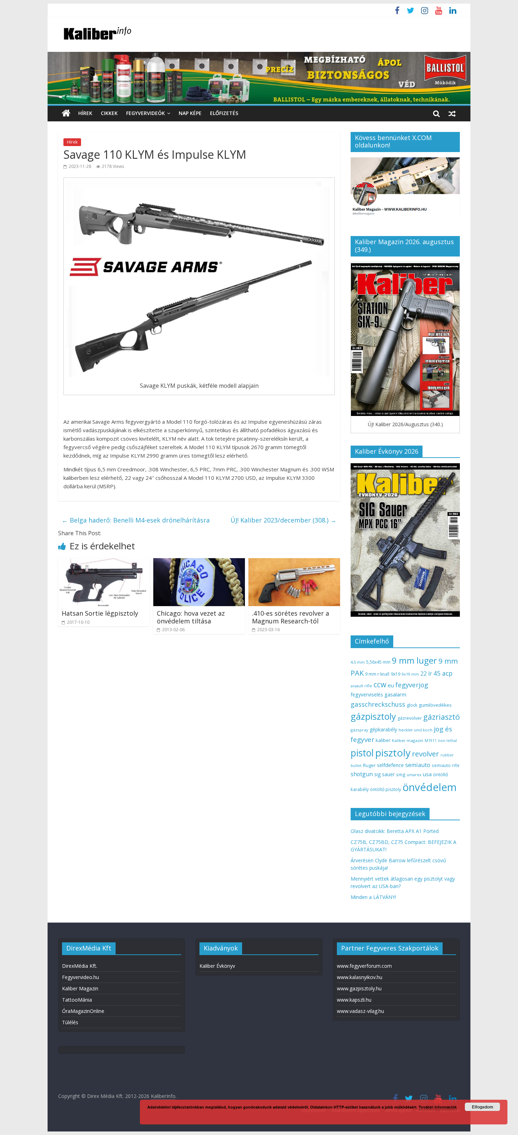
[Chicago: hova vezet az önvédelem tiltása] (199, 562)
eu (391, 685)
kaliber (383, 740)
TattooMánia (77, 999)
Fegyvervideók (145, 113)
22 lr (426, 673)
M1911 (431, 740)
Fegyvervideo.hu (80, 977)
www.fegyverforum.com (364, 965)
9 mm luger (414, 660)
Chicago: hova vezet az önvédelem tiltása (191, 617)
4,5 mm (358, 662)
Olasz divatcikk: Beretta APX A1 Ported (395, 831)
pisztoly (393, 752)
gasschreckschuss (378, 704)
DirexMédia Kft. (79, 965)
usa (427, 774)
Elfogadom (482, 1107)
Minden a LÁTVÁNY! (373, 897)
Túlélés (70, 1022)
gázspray (359, 729)
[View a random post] (452, 113)
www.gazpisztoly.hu (359, 988)
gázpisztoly (373, 716)
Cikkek (109, 113)
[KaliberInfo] (66, 113)
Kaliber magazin (407, 740)
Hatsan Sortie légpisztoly (100, 613)
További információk (438, 1107)
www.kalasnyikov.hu (359, 977)
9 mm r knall (377, 674)
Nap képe (190, 113)
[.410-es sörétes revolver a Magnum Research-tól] (294, 562)
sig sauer (384, 774)
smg (400, 774)
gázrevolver (409, 718)
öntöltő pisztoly (385, 789)
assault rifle (361, 685)
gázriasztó (441, 717)
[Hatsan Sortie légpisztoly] (104, 562)
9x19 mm (410, 674)
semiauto (417, 765)
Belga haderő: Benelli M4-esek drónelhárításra (136, 520)
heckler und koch (415, 729)
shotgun (362, 774)
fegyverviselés (367, 694)
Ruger (369, 765)
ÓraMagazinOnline (83, 1011)
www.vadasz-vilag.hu (360, 1011)
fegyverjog (411, 684)
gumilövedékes (435, 705)
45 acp (442, 673)
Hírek (85, 113)
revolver (425, 754)
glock (412, 705)
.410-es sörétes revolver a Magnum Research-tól (290, 617)
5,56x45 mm (378, 662)
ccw (380, 684)
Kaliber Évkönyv (217, 965)
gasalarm (395, 694)
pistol (362, 753)
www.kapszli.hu (354, 999)
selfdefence (390, 764)
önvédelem (429, 787)
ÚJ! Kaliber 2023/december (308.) (283, 520)
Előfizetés (224, 113)
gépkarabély (383, 729)
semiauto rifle (446, 765)
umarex (414, 774)
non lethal (447, 740)
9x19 (395, 674)
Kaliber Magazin (80, 988)
